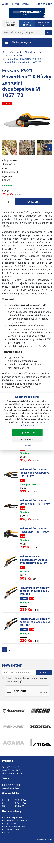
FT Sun (48, 839)
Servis (15, 4)
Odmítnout (27, 439)
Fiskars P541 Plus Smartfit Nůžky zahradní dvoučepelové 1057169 (34, 559)
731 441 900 (14, 785)
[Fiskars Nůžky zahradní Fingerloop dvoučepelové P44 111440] (11, 475)
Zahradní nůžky (14, 55)
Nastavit (27, 445)
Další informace (27, 425)
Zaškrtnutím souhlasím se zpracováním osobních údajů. (27, 680)
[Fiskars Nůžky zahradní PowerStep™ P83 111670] (11, 534)
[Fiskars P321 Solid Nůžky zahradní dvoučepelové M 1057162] (11, 624)
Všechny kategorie (21, 42)
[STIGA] (40, 742)
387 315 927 (44, 4)
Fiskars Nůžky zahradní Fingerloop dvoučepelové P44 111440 (34, 472)
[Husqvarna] (13, 710)
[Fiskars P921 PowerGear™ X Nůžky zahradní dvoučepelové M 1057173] (27, 120)
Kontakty (27, 4)
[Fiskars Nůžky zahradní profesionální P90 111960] (11, 506)
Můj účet (10, 23)
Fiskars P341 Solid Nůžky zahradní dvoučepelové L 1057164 (35, 590)
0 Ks (27, 23)
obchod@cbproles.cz (12, 773)
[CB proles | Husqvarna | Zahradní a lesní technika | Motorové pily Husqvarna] (3, 52)
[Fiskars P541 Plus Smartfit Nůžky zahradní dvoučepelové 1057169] (11, 562)
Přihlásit (44, 672)
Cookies (8, 832)
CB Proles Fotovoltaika (14, 826)
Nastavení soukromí (13, 829)
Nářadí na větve (33, 52)
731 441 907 (14, 770)
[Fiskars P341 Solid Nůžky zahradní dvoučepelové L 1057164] (11, 593)
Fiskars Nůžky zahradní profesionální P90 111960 (35, 502)
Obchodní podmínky (14, 817)
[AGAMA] (13, 742)
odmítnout (39, 422)
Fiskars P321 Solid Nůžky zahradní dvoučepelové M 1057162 (35, 622)
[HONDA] (40, 726)
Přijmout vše (27, 432)
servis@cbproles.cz (11, 788)
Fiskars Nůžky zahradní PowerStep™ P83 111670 (34, 530)
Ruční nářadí (14, 52)
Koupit (35, 201)
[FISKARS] (13, 726)
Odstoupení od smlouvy (15, 820)
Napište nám (10, 823)
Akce (5, 4)
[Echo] (40, 710)
